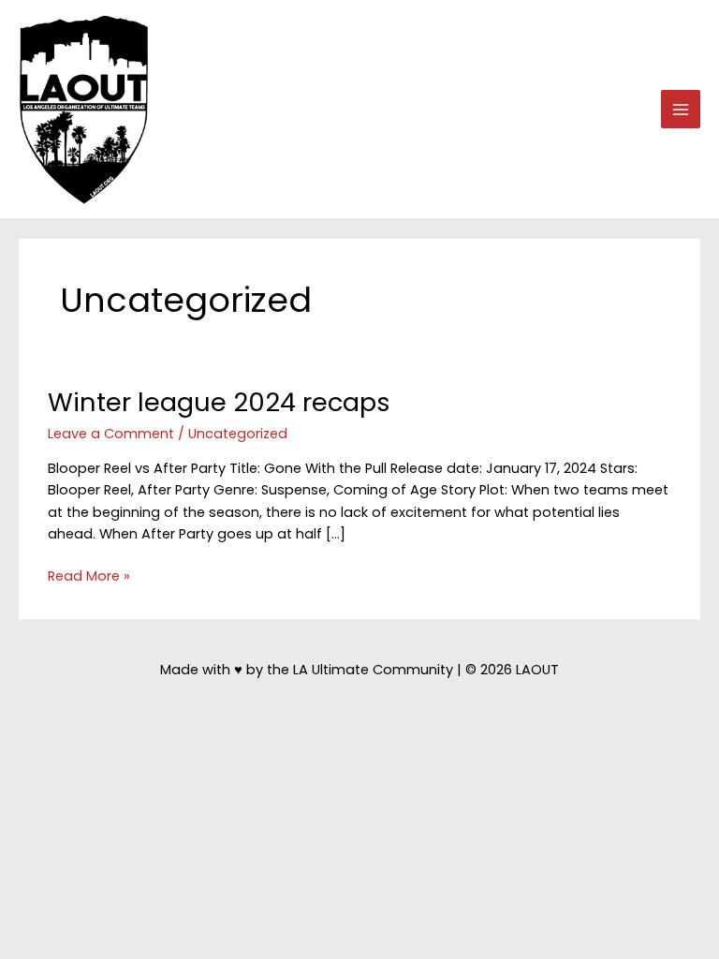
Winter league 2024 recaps (219, 402)
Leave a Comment (111, 433)
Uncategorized (237, 433)
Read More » (89, 576)
